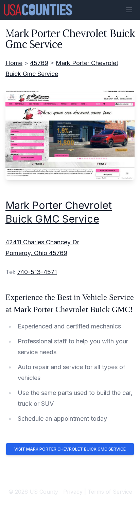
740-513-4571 (37, 272)
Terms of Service (110, 491)
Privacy (73, 491)
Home (13, 63)
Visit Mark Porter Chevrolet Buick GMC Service (70, 449)
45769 (39, 63)
